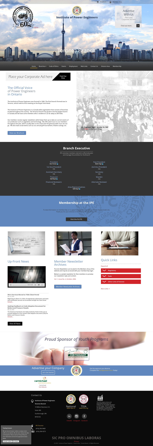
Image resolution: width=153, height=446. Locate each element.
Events (64, 66)
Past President (99, 162)
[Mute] (35, 285)
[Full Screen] (42, 285)
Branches (42, 66)
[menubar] (76, 66)
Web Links (84, 66)
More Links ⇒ (105, 289)
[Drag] (13, 285)
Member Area (117, 2)
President (54, 162)
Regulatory (112, 270)
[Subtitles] (39, 285)
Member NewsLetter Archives (68, 286)
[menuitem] (33, 66)
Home (34, 66)
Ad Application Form (106, 370)
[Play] (26, 276)
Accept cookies (7, 441)
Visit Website (42, 387)
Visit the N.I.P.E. (76, 219)
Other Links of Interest (116, 282)
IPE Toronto (39, 426)
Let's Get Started (48, 372)
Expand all (104, 266)
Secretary (99, 172)
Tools (110, 276)
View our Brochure (16, 133)
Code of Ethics (54, 66)
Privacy (76, 441)
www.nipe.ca (71, 408)
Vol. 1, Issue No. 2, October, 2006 (65, 279)
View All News (15, 323)
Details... (10, 302)
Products (103, 2)
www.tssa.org (83, 408)
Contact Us (94, 66)
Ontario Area (105, 66)
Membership (117, 66)
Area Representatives (76, 187)
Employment (73, 66)
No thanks (15, 441)
